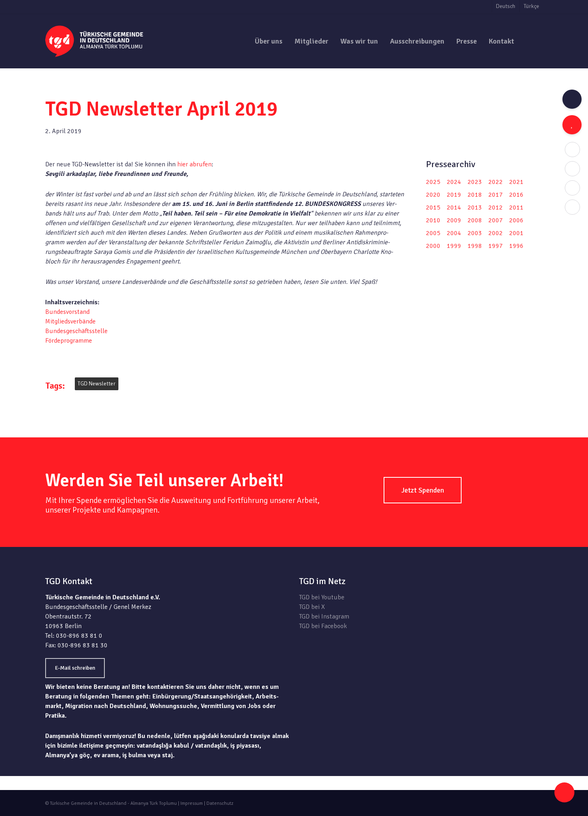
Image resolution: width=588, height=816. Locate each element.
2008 (475, 220)
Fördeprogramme (68, 341)
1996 (516, 246)
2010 (433, 220)
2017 (495, 195)
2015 (433, 207)
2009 (454, 220)
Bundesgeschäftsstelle (76, 331)
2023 (475, 182)
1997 (495, 246)
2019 (454, 195)
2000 (433, 246)
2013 (475, 207)
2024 (454, 182)
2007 (495, 220)
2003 (475, 233)
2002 (495, 233)
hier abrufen (194, 164)
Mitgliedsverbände (70, 321)
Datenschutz (219, 803)
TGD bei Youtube (321, 597)
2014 (454, 207)
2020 (433, 195)
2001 (516, 233)
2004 (454, 233)
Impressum (191, 803)
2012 (495, 207)
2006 (516, 220)
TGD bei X (312, 607)
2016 (516, 195)
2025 (433, 182)
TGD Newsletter (97, 383)
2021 (516, 182)
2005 (433, 233)
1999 (454, 246)
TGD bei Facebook (323, 626)
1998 (475, 246)
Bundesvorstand (67, 312)
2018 (475, 195)
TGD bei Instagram (324, 616)
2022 (495, 182)
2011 (516, 207)
